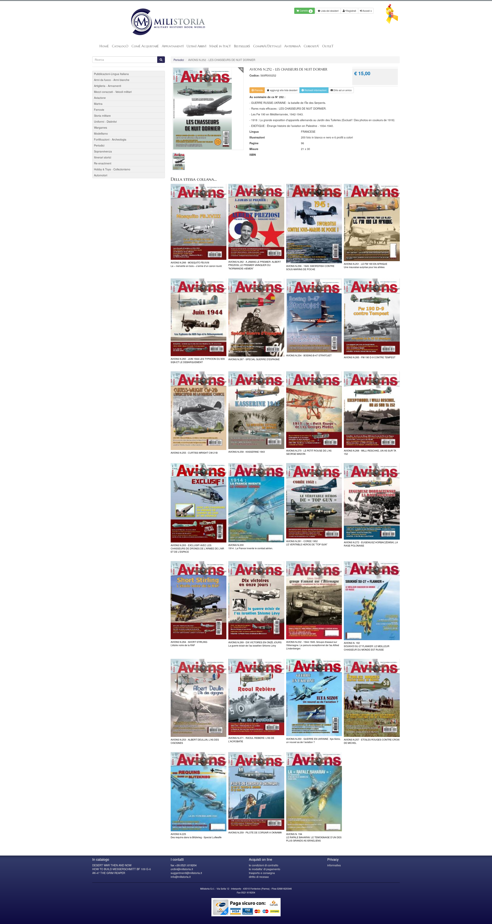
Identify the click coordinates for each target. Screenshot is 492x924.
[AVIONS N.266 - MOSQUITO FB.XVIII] (199, 222)
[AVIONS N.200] (256, 502)
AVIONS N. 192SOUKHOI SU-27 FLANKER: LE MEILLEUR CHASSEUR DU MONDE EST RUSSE (366, 646)
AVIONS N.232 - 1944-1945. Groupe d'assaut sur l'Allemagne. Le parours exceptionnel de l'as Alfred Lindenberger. (312, 645)
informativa (334, 865)
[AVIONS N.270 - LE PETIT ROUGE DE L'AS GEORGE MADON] (314, 409)
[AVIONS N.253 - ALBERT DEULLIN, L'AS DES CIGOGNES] (199, 698)
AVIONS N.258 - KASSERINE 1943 (246, 451)
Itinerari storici (102, 157)
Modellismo (101, 133)
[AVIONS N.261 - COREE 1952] (314, 500)
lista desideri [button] (284, 90)
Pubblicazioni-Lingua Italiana (111, 74)
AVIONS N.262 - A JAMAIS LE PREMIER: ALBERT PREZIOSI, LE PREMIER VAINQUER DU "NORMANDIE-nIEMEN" (254, 265)
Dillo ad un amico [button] (342, 90)
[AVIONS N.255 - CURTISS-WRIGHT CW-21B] (199, 410)
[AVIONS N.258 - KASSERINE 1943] (256, 410)
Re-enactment (102, 163)
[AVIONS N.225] (199, 791)
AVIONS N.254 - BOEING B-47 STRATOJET (309, 355)
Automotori (100, 175)
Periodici (179, 60)
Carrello (305, 11)
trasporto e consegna (262, 873)
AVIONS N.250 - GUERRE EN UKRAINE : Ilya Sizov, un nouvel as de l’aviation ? (313, 740)
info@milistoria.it (181, 877)
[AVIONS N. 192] (372, 600)
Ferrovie (99, 110)
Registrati (351, 10)
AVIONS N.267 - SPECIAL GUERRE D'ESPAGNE (254, 359)
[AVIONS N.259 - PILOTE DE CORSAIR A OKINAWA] (256, 791)
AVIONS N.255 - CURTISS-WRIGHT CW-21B (194, 452)
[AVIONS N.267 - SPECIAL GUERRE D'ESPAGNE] (256, 317)
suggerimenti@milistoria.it (186, 873)
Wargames (100, 127)
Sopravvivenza (103, 151)
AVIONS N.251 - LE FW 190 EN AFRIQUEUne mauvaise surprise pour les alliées (365, 265)
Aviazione (100, 98)
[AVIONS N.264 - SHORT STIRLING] (199, 600)
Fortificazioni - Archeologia (110, 139)
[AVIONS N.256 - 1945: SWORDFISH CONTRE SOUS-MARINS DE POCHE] (314, 223)
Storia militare (102, 115)
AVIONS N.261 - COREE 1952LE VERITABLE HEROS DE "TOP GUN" (306, 542)
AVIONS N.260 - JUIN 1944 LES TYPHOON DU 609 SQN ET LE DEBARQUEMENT (198, 360)
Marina (98, 104)
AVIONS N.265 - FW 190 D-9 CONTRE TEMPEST (369, 357)
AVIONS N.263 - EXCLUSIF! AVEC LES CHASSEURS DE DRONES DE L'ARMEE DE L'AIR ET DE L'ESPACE (197, 548)
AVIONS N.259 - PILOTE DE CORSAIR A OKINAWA (255, 832)
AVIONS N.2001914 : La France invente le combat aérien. (250, 546)
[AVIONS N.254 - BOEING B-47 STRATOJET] (314, 315)
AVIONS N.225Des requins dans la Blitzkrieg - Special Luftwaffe (196, 835)
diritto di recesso (259, 877)
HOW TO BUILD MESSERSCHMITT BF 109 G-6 (121, 869)
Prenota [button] (258, 90)
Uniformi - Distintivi (105, 121)
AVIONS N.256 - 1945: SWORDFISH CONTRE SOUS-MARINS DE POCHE (310, 267)
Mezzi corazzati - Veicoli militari (113, 92)
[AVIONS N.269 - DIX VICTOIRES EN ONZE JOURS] (256, 600)
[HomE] (167, 22)
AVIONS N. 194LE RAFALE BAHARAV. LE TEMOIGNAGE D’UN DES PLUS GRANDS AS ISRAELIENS (314, 837)
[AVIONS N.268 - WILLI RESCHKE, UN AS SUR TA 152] (372, 409)
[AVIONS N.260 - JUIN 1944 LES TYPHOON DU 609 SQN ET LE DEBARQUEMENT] (199, 317)
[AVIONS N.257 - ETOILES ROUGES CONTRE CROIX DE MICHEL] (372, 698)
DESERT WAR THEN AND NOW (111, 865)
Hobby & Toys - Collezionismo (112, 169)
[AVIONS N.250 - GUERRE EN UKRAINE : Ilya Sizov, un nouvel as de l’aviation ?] (314, 697)
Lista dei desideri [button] (329, 10)
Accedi (366, 10)
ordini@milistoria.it (182, 869)
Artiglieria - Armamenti (107, 86)
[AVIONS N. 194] (314, 791)
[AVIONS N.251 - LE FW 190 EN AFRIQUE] (372, 222)
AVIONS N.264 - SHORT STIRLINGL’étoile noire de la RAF (189, 643)
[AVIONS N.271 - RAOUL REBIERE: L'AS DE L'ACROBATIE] (256, 697)
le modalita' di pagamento (264, 869)
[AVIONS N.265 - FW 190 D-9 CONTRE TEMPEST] (372, 316)
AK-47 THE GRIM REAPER (108, 873)
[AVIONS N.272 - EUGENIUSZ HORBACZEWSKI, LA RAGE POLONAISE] (372, 501)
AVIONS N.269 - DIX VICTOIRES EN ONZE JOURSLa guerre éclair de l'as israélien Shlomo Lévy (255, 644)
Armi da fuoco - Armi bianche (111, 80)
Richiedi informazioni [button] (315, 90)
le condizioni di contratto (263, 865)
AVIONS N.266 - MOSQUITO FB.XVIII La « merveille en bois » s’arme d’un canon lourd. (196, 264)
